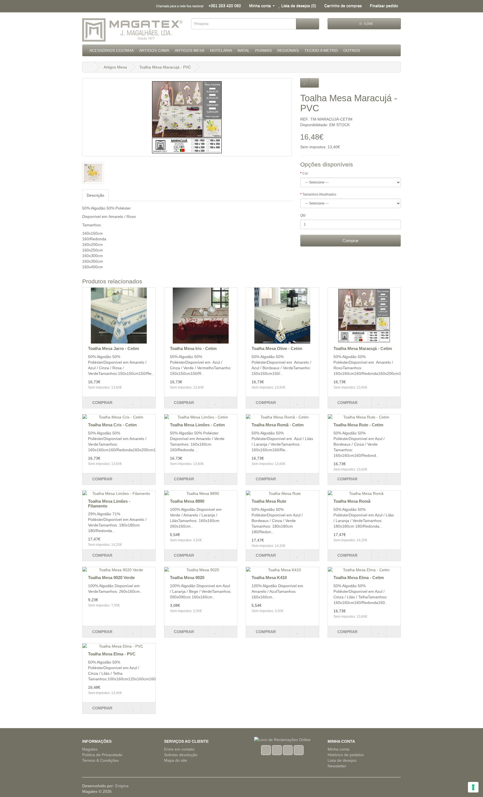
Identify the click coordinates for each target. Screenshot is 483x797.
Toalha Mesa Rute (269, 501)
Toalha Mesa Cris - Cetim (112, 424)
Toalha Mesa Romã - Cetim (278, 424)
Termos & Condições (100, 760)
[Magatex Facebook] (266, 749)
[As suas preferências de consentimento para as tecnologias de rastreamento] (473, 787)
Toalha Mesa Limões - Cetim (197, 424)
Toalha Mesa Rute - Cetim (358, 424)
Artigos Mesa (189, 50)
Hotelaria (221, 50)
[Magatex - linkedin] (288, 749)
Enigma (122, 786)
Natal (244, 50)
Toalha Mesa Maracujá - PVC (165, 67)
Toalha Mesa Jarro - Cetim (113, 348)
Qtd (303, 215)
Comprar (350, 240)
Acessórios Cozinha (111, 50)
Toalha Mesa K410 (269, 577)
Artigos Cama (154, 50)
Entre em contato (179, 749)
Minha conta (338, 749)
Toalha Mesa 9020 (187, 577)
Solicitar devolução (180, 755)
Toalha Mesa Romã (351, 501)
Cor (305, 173)
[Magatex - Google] (299, 749)
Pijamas (263, 50)
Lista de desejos (342, 760)
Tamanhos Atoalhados (319, 194)
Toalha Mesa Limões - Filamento (109, 503)
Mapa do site (175, 760)
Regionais (288, 50)
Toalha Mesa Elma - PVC (112, 654)
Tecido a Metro (321, 50)
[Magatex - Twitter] (277, 749)
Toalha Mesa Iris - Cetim (193, 348)
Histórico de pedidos (346, 755)
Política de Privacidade (102, 755)
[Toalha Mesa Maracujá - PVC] (187, 117)
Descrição (95, 195)
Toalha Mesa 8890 (187, 501)
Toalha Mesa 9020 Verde (111, 577)
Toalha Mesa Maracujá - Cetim (362, 348)
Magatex (90, 749)
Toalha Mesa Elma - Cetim (358, 577)
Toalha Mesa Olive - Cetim (277, 348)
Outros (351, 50)
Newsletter (337, 766)
